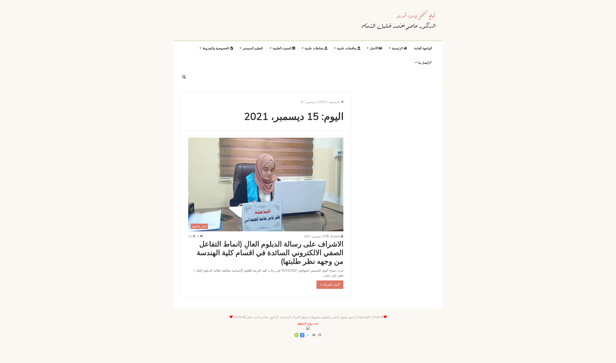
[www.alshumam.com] (399, 20)
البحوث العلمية (282, 48)
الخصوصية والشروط (216, 48)
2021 (322, 102)
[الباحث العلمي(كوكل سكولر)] (302, 335)
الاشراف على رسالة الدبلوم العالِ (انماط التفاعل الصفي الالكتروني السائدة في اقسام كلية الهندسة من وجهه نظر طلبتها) (270, 252)
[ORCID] (296, 335)
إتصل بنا (424, 63)
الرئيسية (398, 48)
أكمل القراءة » (330, 284)
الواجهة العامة (423, 48)
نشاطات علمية (315, 48)
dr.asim (335, 236)
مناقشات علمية (347, 48)
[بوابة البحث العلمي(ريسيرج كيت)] (308, 335)
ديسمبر (311, 102)
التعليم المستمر (253, 48)
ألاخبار (374, 48)
